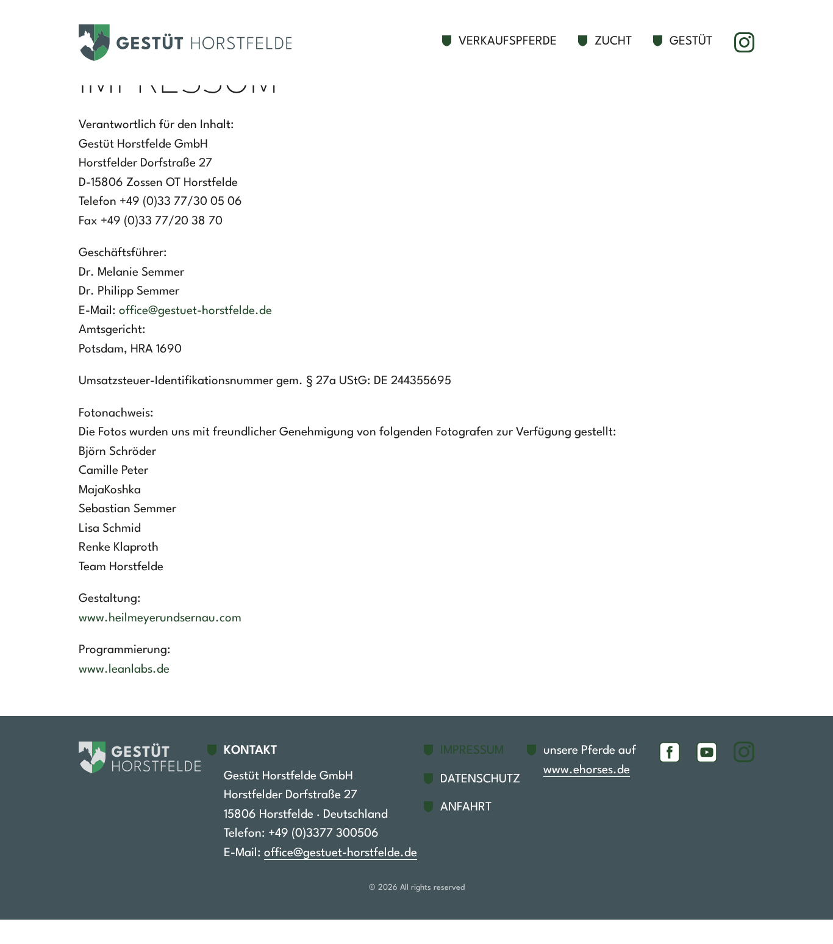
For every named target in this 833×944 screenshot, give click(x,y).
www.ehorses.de (586, 770)
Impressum (472, 751)
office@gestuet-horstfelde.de (195, 311)
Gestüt (691, 41)
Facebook (669, 752)
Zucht (613, 41)
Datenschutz (480, 779)
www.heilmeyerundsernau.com (160, 618)
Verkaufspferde (508, 41)
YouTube (706, 752)
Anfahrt (466, 807)
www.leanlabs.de (124, 669)
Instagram (744, 42)
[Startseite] (191, 42)
